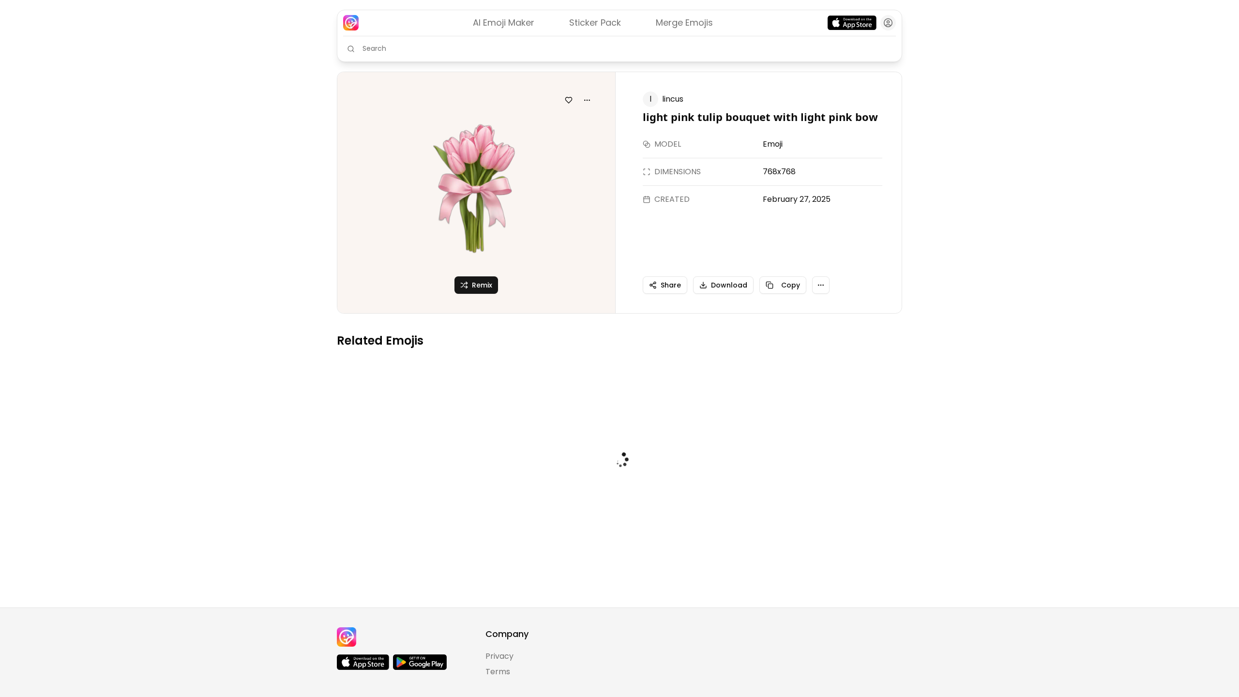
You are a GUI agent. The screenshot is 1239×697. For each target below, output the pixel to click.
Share (671, 285)
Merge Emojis (684, 22)
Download (729, 285)
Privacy (499, 656)
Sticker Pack (595, 22)
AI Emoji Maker (503, 22)
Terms (497, 671)
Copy (790, 285)
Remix (482, 285)
